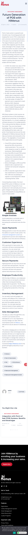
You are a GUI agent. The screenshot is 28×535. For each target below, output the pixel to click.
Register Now (6, 464)
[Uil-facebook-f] (4, 486)
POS (6, 362)
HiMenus (17, 322)
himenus (7, 354)
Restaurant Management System (13, 374)
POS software (16, 362)
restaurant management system (11, 235)
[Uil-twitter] (2, 486)
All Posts (22, 391)
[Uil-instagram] (6, 486)
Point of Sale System (10, 358)
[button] (11, 430)
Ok (14, 532)
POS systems (8, 366)
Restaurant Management (15, 11)
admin (14, 24)
